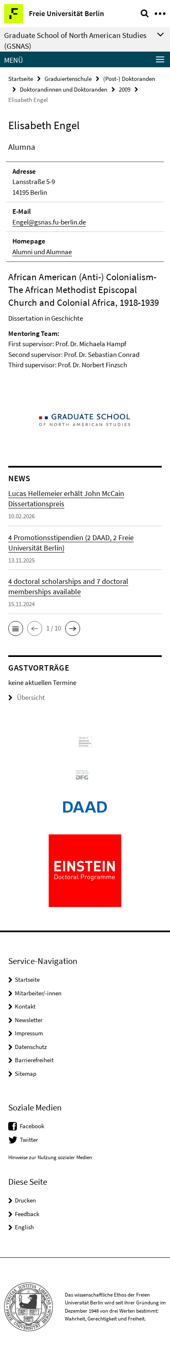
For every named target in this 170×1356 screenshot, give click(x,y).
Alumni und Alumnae (42, 251)
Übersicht (31, 697)
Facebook (32, 1126)
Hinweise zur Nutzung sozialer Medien (50, 1157)
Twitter (29, 1139)
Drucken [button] (25, 1200)
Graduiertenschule (68, 79)
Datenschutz (31, 1047)
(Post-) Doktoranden (129, 79)
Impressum (29, 1033)
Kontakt (25, 1006)
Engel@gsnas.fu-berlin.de (49, 222)
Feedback (27, 1214)
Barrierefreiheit (34, 1060)
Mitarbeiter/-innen (38, 993)
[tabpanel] (85, 261)
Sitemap (25, 1073)
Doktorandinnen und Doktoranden (63, 89)
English (24, 1227)
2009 (124, 89)
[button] (15, 628)
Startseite (20, 79)
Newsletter (28, 1020)
